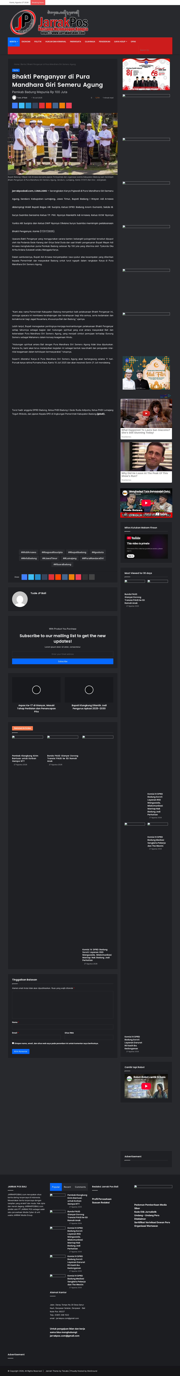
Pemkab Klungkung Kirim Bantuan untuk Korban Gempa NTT (25, 758)
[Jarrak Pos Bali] (50, 22)
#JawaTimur (50, 558)
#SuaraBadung (63, 564)
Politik (37, 41)
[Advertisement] (62, 289)
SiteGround (92, 1371)
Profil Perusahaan (102, 1199)
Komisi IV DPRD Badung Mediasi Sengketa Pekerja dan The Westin (157, 841)
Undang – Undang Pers (146, 1215)
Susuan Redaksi (101, 1202)
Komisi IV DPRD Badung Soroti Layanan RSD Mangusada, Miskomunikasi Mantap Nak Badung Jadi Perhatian (97, 955)
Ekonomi (26, 41)
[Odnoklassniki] (62, 105)
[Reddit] (48, 105)
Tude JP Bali (22, 98)
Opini (133, 41)
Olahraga (90, 41)
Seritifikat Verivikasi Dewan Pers (152, 1222)
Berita (13, 41)
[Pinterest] (42, 105)
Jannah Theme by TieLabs (57, 1371)
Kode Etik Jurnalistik (145, 1211)
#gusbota (98, 552)
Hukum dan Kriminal (55, 41)
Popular (56, 1187)
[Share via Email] (85, 577)
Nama (15, 1022)
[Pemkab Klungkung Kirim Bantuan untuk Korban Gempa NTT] (27, 744)
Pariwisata (75, 41)
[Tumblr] (35, 105)
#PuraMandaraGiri (94, 558)
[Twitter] (21, 105)
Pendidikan (104, 41)
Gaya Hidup (119, 41)
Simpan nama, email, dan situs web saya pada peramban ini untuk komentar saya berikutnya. (56, 1043)
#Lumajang (70, 558)
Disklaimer (140, 1218)
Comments (80, 1187)
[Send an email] (28, 98)
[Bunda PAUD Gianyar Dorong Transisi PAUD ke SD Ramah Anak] (62, 744)
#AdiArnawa (29, 552)
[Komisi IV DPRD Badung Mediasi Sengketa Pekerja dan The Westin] (158, 828)
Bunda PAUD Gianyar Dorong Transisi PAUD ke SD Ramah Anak (62, 758)
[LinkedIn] (28, 105)
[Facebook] (15, 105)
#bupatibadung (78, 552)
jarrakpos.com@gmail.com (67, 1318)
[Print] (92, 577)
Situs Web (69, 1033)
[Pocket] (69, 105)
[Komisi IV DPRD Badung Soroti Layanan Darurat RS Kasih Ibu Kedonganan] (135, 928)
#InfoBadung (30, 558)
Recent (67, 1187)
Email (15, 1033)
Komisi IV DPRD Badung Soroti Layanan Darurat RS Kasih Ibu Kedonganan (133, 1042)
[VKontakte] (55, 105)
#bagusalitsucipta (53, 552)
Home (16, 64)
